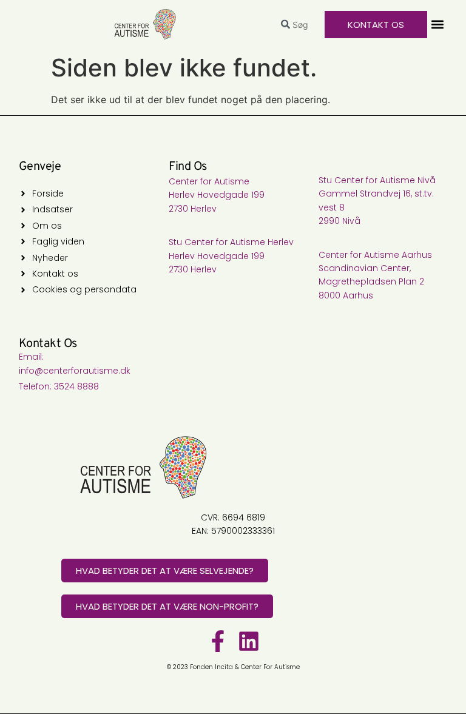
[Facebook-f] (218, 641)
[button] (437, 25)
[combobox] (298, 24)
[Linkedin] (249, 641)
